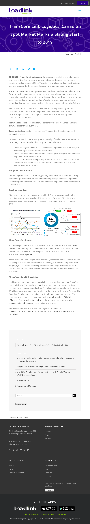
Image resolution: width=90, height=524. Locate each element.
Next (77, 54)
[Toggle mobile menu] (80, 11)
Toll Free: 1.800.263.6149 (19, 441)
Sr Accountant (23, 380)
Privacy (53, 514)
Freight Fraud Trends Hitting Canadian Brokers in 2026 (41, 366)
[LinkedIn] (28, 450)
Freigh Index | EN (60, 345)
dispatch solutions (55, 297)
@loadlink (32, 311)
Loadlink (15, 134)
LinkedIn (15, 314)
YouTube (54, 311)
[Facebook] (10, 450)
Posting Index (26, 254)
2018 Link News (24, 345)
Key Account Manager (26, 386)
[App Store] (49, 507)
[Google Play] (67, 507)
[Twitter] (17, 450)
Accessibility (45, 514)
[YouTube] (21, 450)
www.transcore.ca (19, 311)
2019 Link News (41, 345)
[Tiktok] (14, 450)
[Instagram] (24, 450)
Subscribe (49, 490)
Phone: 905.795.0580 (18, 444)
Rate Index (36, 300)
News (26, 417)
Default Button (21, 404)
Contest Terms (61, 514)
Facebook (65, 311)
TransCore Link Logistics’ (31, 77)
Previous (69, 54)
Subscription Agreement (31, 514)
